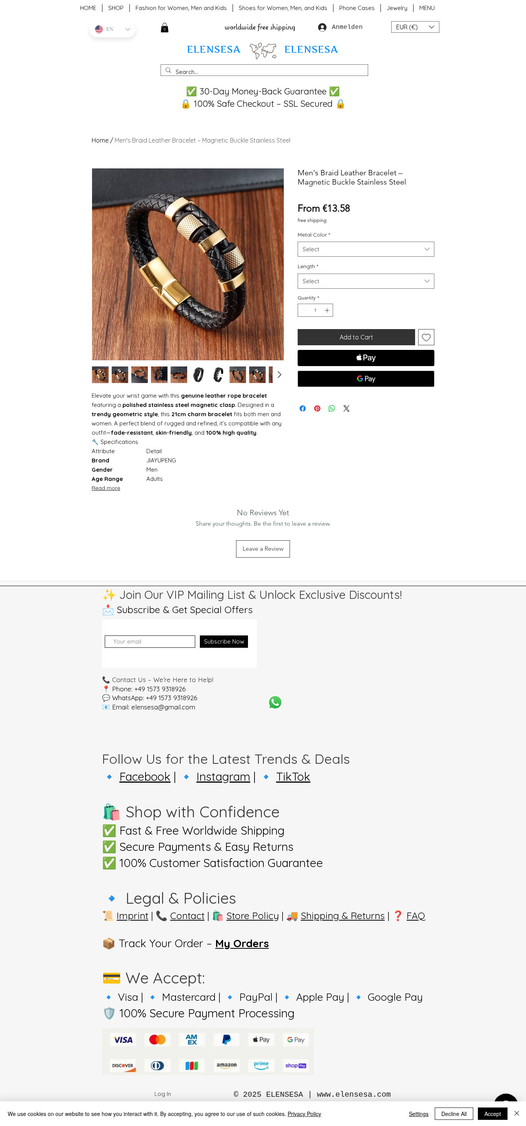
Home (100, 140)
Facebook (145, 776)
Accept (492, 1114)
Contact (187, 915)
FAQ (416, 915)
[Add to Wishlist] (426, 337)
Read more (106, 487)
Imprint (132, 915)
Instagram (223, 776)
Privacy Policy (304, 1114)
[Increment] (327, 310)
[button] (165, 27)
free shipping (312, 220)
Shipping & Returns (343, 915)
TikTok (293, 776)
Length (308, 266)
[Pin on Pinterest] (317, 408)
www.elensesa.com (354, 1094)
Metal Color (314, 234)
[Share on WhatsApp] (332, 408)
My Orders (242, 943)
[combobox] (366, 249)
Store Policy (252, 915)
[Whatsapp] (275, 702)
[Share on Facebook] (302, 408)
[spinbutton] (315, 310)
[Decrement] (303, 310)
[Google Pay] (366, 379)
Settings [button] (419, 1114)
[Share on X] (346, 408)
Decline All (454, 1114)
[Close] (516, 1114)
